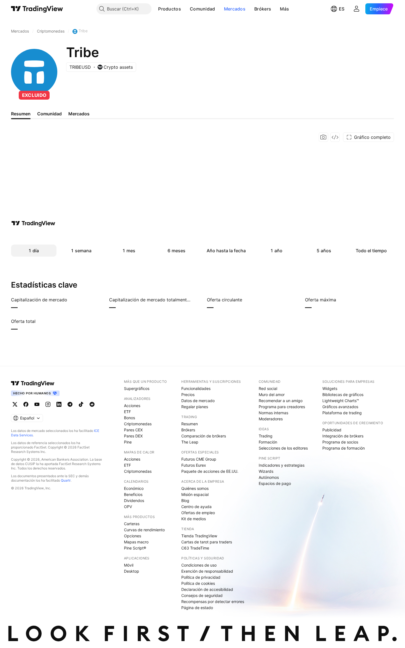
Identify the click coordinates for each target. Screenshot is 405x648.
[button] (185, 8)
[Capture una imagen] (323, 137)
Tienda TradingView (199, 535)
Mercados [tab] (79, 113)
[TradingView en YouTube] (37, 404)
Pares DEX (133, 436)
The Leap (189, 442)
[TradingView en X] (15, 404)
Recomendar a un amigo (281, 400)
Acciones (132, 405)
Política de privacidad (200, 577)
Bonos (129, 417)
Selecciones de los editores (283, 448)
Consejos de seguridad (202, 595)
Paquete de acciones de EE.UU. (209, 471)
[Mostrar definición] (70, 299)
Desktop (131, 571)
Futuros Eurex (193, 465)
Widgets (329, 388)
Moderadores (271, 418)
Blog (185, 500)
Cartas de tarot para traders (206, 542)
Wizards (266, 471)
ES (341, 9)
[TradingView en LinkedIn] (59, 404)
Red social (268, 388)
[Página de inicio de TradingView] (37, 9)
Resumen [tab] (21, 113)
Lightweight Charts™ (340, 400)
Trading (265, 436)
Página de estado (197, 607)
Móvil (128, 565)
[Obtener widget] (335, 137)
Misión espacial (195, 494)
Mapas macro (136, 542)
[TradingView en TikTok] (81, 404)
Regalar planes (194, 406)
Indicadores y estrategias (281, 465)
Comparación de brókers (203, 436)
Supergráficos (136, 388)
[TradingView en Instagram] (48, 404)
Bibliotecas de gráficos (342, 394)
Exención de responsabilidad (207, 571)
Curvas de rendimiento (144, 529)
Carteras (131, 523)
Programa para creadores (282, 406)
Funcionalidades (195, 388)
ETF (127, 411)
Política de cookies (198, 583)
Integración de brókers (342, 436)
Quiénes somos (195, 488)
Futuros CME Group (198, 459)
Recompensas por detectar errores (212, 601)
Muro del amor (272, 394)
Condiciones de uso (199, 565)
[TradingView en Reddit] (92, 404)
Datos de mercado (198, 400)
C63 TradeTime (195, 548)
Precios (188, 394)
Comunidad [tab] (49, 113)
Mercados (234, 9)
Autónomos (269, 477)
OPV (128, 506)
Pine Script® (135, 548)
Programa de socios (340, 442)
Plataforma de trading (342, 412)
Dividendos (134, 500)
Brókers (262, 9)
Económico (134, 488)
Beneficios (133, 494)
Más (284, 9)
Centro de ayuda (196, 506)
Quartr (66, 480)
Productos (169, 9)
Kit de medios (193, 518)
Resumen (189, 423)
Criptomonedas (138, 423)
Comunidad (202, 9)
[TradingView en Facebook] (26, 404)
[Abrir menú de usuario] (356, 8)
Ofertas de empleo (198, 512)
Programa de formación (343, 448)
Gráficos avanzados (340, 406)
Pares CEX (133, 429)
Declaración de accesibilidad (207, 589)
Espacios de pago (275, 483)
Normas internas (273, 412)
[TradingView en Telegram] (70, 404)
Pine (128, 442)
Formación (268, 442)
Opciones (132, 535)
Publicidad (331, 429)
